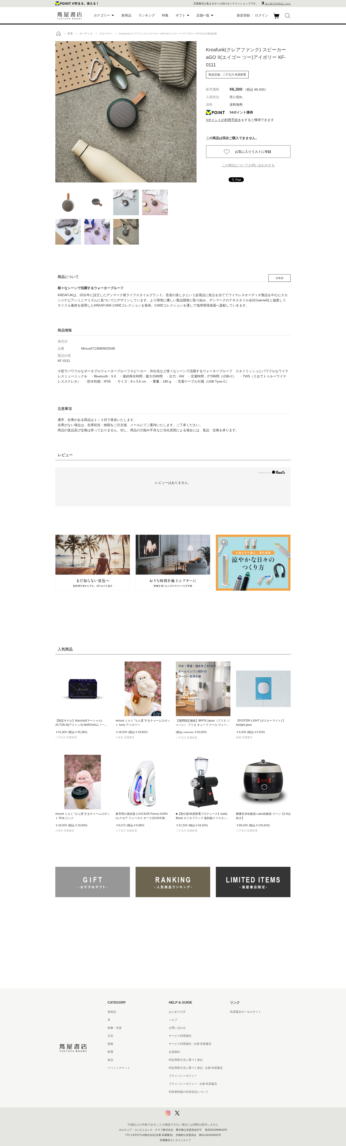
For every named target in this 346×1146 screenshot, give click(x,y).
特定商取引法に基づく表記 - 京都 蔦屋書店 (196, 1067)
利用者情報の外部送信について (188, 1092)
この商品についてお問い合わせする (248, 165)
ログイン (261, 15)
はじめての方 (177, 1011)
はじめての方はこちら (278, 3)
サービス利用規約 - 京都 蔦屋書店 (190, 1043)
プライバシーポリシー (183, 1075)
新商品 (126, 15)
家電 (110, 1051)
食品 (110, 1059)
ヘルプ (173, 1019)
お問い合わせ (177, 1027)
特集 (165, 15)
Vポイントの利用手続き (223, 120)
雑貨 (110, 1043)
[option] (126, 111)
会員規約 (174, 1051)
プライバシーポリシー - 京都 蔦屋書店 (193, 1083)
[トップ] (58, 33)
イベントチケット (119, 1067)
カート (277, 19)
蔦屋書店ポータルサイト (245, 1011)
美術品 (112, 1011)
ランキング (146, 15)
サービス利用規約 (180, 1035)
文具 (110, 1035)
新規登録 (243, 15)
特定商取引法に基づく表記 (186, 1059)
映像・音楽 (115, 1027)
